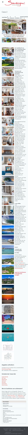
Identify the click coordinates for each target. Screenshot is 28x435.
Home (6, 430)
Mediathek (21, 264)
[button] (25, 21)
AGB (10, 430)
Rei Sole (4, 378)
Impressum (8, 432)
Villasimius (20, 395)
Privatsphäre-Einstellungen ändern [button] (13, 433)
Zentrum (4, 381)
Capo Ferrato (5, 376)
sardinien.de (21, 397)
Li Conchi (13, 397)
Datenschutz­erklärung (17, 430)
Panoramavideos (19, 268)
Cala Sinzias (5, 385)
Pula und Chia (11, 395)
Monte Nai (4, 379)
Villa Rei (4, 382)
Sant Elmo (4, 383)
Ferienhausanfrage (6, 369)
